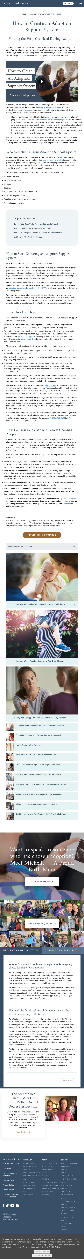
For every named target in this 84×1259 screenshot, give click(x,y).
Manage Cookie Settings (12, 1195)
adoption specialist (16, 288)
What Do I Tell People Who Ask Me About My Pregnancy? (37, 804)
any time (67, 503)
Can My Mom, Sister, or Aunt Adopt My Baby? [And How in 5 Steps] (41, 814)
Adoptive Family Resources (47, 1193)
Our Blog (64, 1230)
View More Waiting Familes (40, 923)
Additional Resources (63, 950)
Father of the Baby (30, 1182)
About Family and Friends (50, 14)
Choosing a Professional (46, 1177)
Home (23, 14)
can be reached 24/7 (37, 288)
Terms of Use (8, 1180)
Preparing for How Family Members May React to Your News (38, 774)
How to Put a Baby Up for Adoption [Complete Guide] (35, 224)
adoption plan (50, 385)
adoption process (22, 110)
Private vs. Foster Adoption (67, 1196)
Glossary (64, 1214)
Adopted (64, 1173)
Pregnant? (32, 14)
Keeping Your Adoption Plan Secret (29, 745)
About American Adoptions (66, 1187)
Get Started (68, 4)
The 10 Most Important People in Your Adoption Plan (36, 755)
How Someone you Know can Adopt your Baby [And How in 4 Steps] (41, 784)
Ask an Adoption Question (40, 881)
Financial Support (29, 1185)
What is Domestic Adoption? (48, 1171)
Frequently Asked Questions (21, 950)
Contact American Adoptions (10, 1174)
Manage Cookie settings (42, 1255)
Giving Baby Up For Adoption (29, 1167)
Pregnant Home (29, 1163)
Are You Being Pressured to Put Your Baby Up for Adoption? (38, 735)
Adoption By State (67, 1176)
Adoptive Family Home (49, 1163)
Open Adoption (28, 1195)
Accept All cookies (42, 1252)
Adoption (64, 1169)
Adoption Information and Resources (69, 1164)
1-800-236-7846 (11, 1163)
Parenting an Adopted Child (69, 1180)
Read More (68, 1081)
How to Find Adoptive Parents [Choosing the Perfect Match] (38, 233)
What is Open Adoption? (50, 1188)
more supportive (28, 339)
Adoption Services (67, 1192)
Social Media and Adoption (67, 1218)
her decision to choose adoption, (53, 119)
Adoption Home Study (50, 1182)
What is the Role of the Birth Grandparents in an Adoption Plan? (40, 794)
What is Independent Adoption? (68, 1202)
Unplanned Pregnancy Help (31, 1177)
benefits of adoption (26, 336)
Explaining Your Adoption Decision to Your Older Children (40, 661)
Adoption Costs (47, 1166)
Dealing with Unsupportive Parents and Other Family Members (40, 718)
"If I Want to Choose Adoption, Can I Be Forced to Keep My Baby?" (40, 725)
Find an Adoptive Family (31, 1173)
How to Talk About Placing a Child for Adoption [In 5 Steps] (38, 765)
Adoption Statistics (68, 1207)
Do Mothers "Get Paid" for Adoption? (28, 237)
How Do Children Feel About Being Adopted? (32, 228)
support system (70, 498)
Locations (7, 1169)
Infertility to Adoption (50, 1185)
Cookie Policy (8, 1189)
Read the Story (22, 1132)
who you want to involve (52, 160)
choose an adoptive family (50, 107)
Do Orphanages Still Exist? (68, 1225)
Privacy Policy (8, 1185)
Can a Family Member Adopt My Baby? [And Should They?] (40, 604)
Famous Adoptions (67, 1211)
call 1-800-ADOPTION (56, 418)
